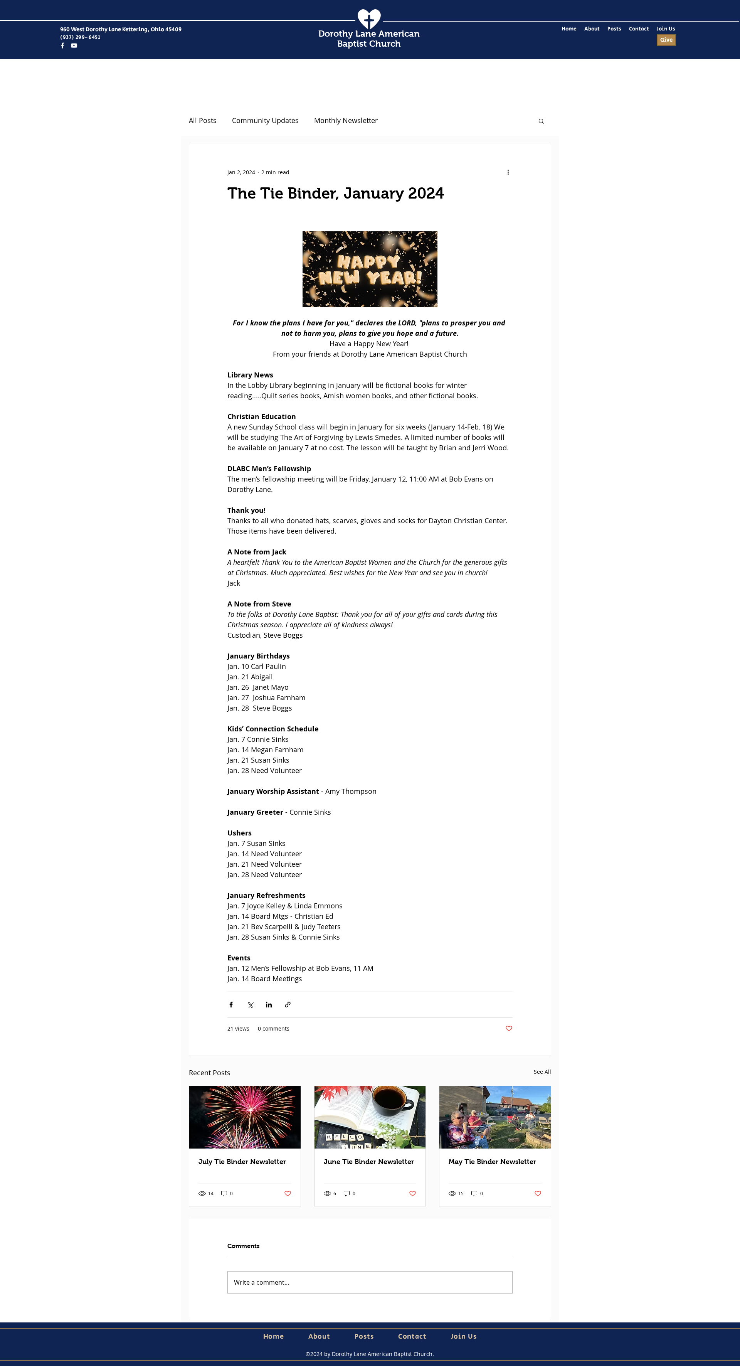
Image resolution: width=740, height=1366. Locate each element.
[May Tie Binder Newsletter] (495, 1117)
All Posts (203, 120)
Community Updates (265, 120)
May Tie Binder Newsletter (492, 1162)
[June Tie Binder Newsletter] (370, 1117)
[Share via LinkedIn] (268, 1004)
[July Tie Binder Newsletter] (245, 1117)
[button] (541, 121)
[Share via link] (287, 1004)
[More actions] (508, 172)
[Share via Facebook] (231, 1004)
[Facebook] (62, 45)
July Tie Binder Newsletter (242, 1162)
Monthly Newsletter (346, 120)
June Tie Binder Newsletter (369, 1162)
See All (542, 1071)
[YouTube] (74, 45)
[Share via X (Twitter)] (250, 1004)
